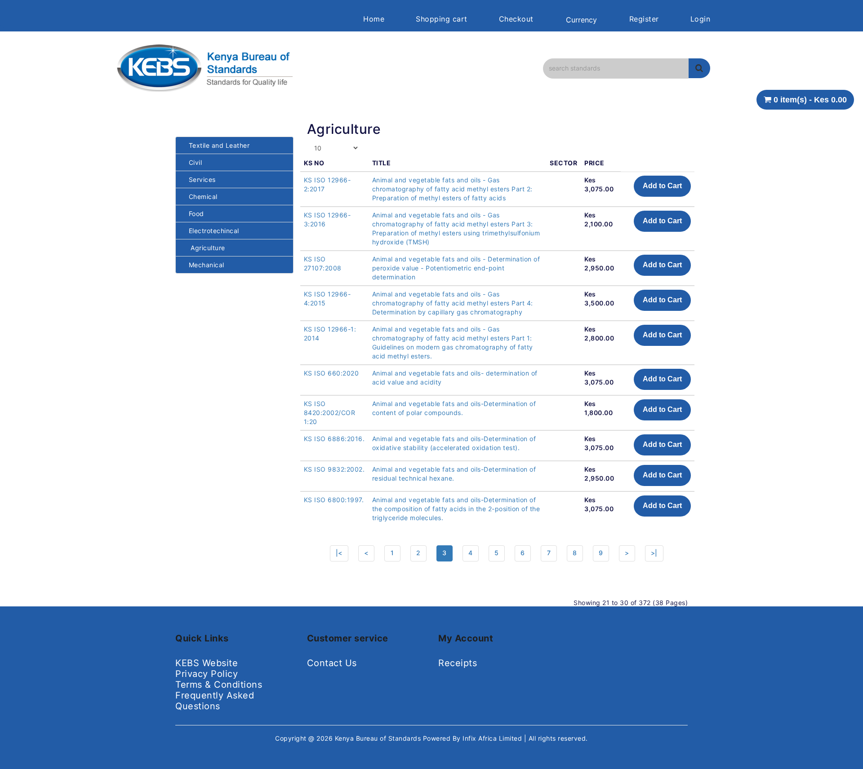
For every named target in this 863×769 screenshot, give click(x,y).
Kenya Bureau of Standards (379, 738)
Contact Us (332, 663)
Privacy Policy (206, 673)
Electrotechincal (210, 230)
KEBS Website (206, 663)
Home (373, 18)
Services (199, 179)
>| (654, 553)
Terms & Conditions (218, 684)
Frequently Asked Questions (214, 701)
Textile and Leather (215, 145)
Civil (192, 162)
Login (700, 18)
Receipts (457, 663)
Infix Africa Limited (493, 738)
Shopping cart (441, 18)
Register (644, 18)
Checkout (516, 18)
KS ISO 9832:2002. (334, 469)
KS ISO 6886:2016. (334, 438)
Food (193, 213)
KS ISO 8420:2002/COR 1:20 (330, 412)
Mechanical (203, 265)
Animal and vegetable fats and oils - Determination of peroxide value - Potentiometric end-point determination (456, 268)
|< (339, 553)
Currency (581, 19)
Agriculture (203, 248)
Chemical (200, 196)
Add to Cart (662, 186)
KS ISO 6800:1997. (334, 500)
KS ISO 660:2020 (331, 373)
